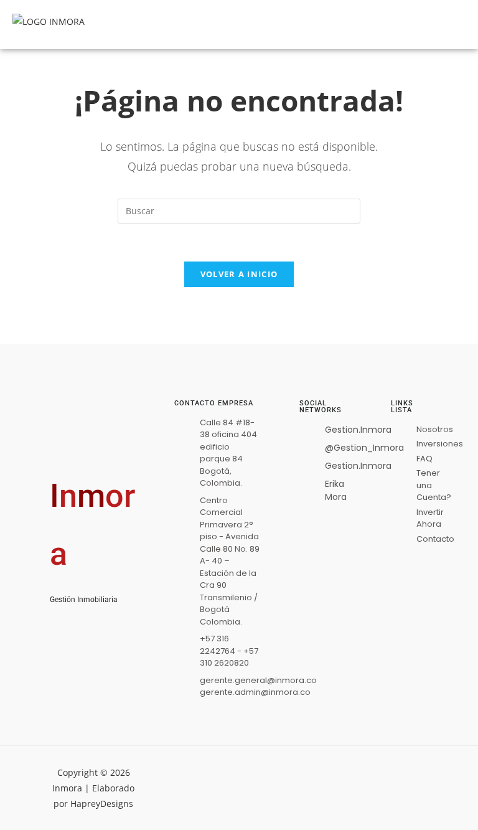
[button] (381, 24)
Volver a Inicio (239, 274)
